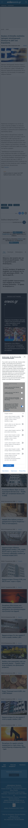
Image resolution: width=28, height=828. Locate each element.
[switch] (22, 387)
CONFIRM (8, 465)
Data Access (14, 471)
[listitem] (14, 384)
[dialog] (14, 414)
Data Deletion (5, 471)
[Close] (25, 357)
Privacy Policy (22, 471)
